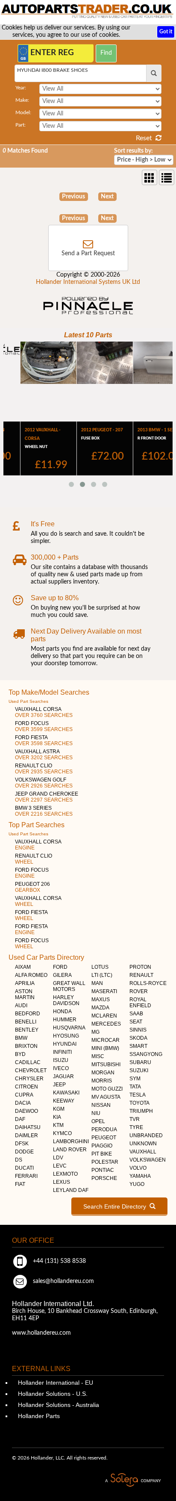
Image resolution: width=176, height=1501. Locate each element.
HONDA (62, 1011)
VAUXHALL (142, 1152)
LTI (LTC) (101, 975)
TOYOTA (139, 1103)
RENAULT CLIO (44, 769)
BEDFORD (27, 1014)
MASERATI (104, 991)
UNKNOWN (143, 1144)
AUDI (21, 1006)
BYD (20, 1054)
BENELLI (25, 1022)
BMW (21, 1038)
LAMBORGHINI (71, 1141)
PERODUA (104, 1129)
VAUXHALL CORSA (44, 712)
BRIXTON (26, 1046)
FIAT (20, 1184)
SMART (138, 1046)
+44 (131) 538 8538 (58, 1261)
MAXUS (100, 1000)
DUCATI (24, 1168)
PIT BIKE (101, 1154)
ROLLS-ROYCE (148, 983)
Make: (22, 100)
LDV (58, 1158)
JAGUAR (63, 1076)
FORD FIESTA (44, 740)
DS (18, 1160)
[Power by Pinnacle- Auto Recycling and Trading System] (88, 315)
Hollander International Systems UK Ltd (88, 282)
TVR (134, 1119)
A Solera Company (133, 1480)
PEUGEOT (103, 1138)
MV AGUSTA (105, 1097)
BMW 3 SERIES (44, 811)
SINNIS (138, 1030)
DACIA (23, 1103)
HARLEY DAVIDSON (66, 1000)
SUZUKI (138, 1070)
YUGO (136, 1184)
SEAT (135, 1022)
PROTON (140, 967)
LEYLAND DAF (70, 1190)
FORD (60, 967)
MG (95, 1032)
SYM (135, 1079)
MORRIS (101, 1081)
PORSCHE (104, 1178)
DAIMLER (26, 1135)
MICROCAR (105, 1040)
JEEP (59, 1085)
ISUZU (60, 1060)
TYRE (136, 1127)
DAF (20, 1119)
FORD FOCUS (44, 726)
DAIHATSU (28, 1127)
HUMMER (64, 1020)
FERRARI (26, 1176)
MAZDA (100, 1008)
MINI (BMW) (105, 1048)
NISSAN (101, 1105)
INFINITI (62, 1052)
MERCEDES (106, 1024)
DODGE (24, 1152)
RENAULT (141, 975)
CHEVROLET (31, 1070)
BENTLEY (26, 1030)
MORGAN (102, 1073)
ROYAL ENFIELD (140, 1003)
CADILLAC (28, 1062)
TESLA (137, 1095)
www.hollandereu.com (41, 1333)
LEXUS (61, 1182)
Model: (23, 112)
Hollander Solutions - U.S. (52, 1393)
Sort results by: (133, 151)
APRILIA (25, 983)
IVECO (61, 1068)
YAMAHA (140, 1176)
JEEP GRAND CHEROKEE (46, 797)
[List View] (166, 177)
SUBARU (140, 1062)
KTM (58, 1125)
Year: (20, 87)
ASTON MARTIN (25, 994)
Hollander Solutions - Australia (57, 1404)
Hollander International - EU (54, 1382)
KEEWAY (63, 1101)
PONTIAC (102, 1170)
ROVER (138, 991)
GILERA (62, 975)
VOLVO (138, 1168)
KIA (57, 1117)
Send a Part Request (88, 254)
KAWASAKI (66, 1093)
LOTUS (100, 967)
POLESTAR (104, 1162)
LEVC (60, 1166)
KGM (59, 1109)
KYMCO (62, 1133)
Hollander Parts (38, 1416)
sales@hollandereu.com (62, 1281)
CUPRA (24, 1095)
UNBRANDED (146, 1135)
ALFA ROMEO (31, 975)
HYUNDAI (64, 1044)
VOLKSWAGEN (147, 1160)
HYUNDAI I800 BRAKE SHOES (52, 70)
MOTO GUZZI (107, 1089)
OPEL (98, 1121)
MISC (97, 1056)
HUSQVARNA (69, 1028)
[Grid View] (149, 177)
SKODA (138, 1038)
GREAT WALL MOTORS (69, 986)
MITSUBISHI (105, 1065)
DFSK (22, 1144)
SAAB (136, 1014)
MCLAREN (104, 1016)
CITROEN (26, 1087)
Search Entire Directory (116, 1206)
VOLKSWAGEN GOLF (44, 783)
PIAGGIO (101, 1146)
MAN (97, 983)
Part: (20, 124)
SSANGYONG (145, 1054)
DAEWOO (26, 1111)
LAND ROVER (70, 1150)
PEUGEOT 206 (32, 887)
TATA (135, 1087)
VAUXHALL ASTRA (44, 755)
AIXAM (23, 967)
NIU (95, 1113)
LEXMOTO (65, 1174)
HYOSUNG (66, 1036)
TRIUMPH (141, 1111)
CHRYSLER (29, 1079)
